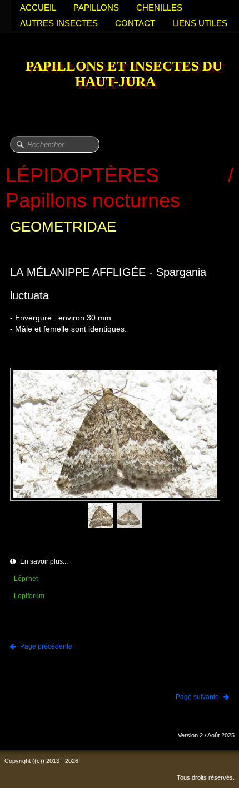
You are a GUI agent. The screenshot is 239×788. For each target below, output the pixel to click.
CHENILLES (159, 7)
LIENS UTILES (199, 23)
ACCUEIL (38, 7)
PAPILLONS (96, 7)
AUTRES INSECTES (59, 23)
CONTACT (135, 23)
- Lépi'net (24, 579)
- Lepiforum (27, 596)
